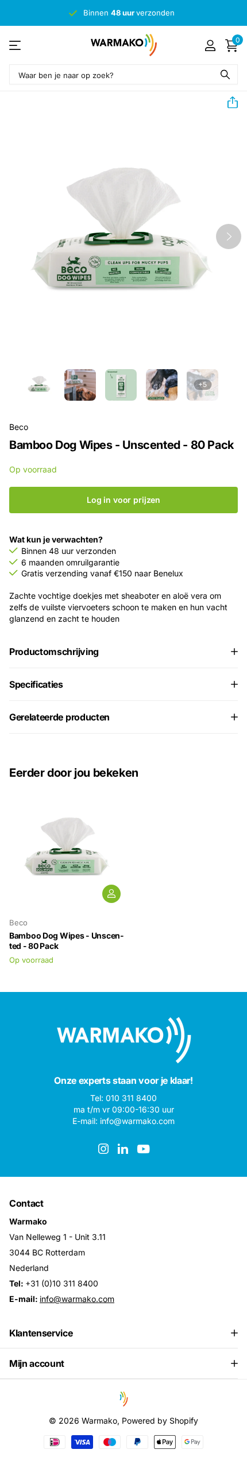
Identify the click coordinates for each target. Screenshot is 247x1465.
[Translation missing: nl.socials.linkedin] (123, 1149)
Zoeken (225, 74)
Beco (18, 427)
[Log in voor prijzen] (111, 894)
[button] (228, 102)
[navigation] (39, 385)
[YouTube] (143, 1149)
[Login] (209, 45)
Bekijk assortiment (15, 45)
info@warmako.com (77, 1299)
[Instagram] (103, 1149)
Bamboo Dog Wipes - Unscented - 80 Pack (66, 941)
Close (123, 1333)
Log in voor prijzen (123, 500)
